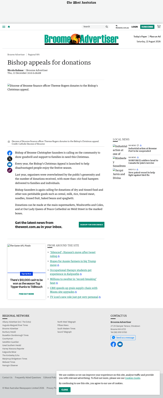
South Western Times (66, 328)
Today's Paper (140, 36)
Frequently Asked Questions (28, 377)
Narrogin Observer (10, 365)
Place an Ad (155, 36)
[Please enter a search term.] (107, 26)
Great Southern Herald (11, 345)
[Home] (9, 27)
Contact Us (7, 377)
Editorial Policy (50, 377)
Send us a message (125, 337)
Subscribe (147, 27)
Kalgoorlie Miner (9, 352)
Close (64, 389)
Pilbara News (62, 325)
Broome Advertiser (16, 54)
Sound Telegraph (64, 332)
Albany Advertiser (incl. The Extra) (16, 322)
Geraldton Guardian (10, 342)
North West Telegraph (66, 322)
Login (134, 27)
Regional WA (33, 54)
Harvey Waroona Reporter (13, 348)
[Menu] (3, 26)
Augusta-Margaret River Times (15, 325)
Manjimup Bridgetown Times (14, 358)
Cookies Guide (132, 378)
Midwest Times (8, 362)
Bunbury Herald (9, 332)
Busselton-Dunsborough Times (15, 335)
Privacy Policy (53, 388)
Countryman (7, 338)
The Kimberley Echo (10, 355)
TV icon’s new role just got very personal (74, 296)
